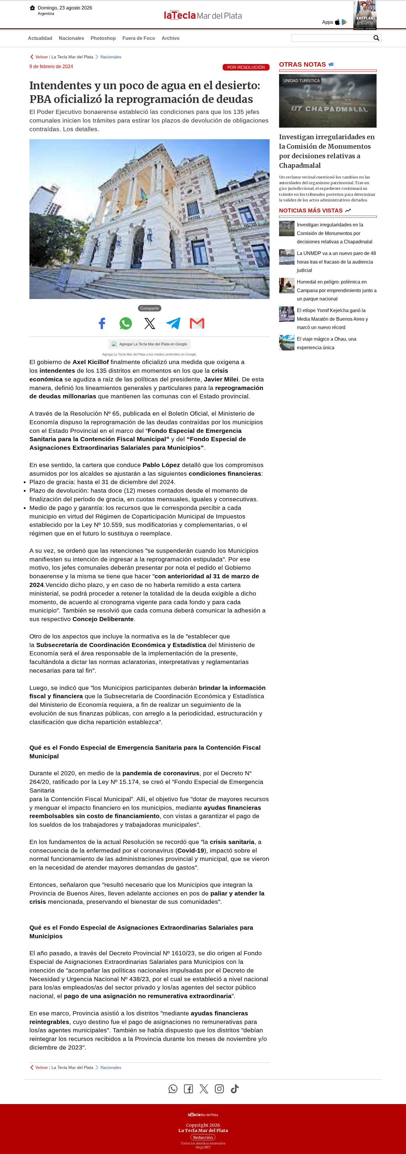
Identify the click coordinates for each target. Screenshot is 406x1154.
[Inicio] (32, 8)
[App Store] (337, 22)
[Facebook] (188, 1088)
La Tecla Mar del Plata (72, 56)
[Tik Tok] (235, 1088)
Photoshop (103, 38)
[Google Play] (344, 22)
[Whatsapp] (173, 1088)
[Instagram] (219, 1088)
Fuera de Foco (138, 38)
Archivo (171, 38)
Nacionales (71, 38)
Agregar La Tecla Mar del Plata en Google (153, 344)
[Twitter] (204, 1088)
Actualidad (40, 38)
